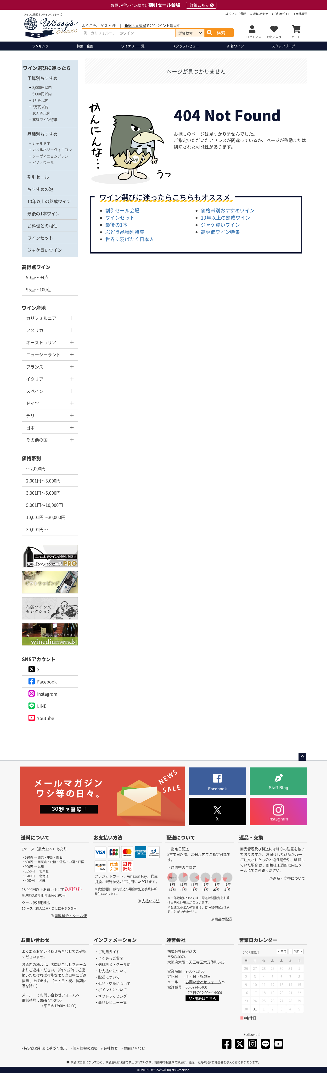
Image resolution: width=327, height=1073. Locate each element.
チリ (30, 415)
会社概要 (301, 14)
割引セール (38, 177)
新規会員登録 (135, 25)
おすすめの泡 (40, 189)
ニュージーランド (43, 354)
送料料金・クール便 (71, 915)
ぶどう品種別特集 (124, 231)
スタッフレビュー (185, 45)
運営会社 (176, 940)
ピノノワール (43, 162)
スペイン (34, 391)
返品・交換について (289, 878)
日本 (30, 427)
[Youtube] (278, 1044)
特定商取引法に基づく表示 (45, 1048)
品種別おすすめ (42, 134)
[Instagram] (252, 1044)
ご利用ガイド (282, 14)
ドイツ (32, 403)
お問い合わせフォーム (68, 964)
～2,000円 (35, 468)
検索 (221, 33)
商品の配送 (223, 918)
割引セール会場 (122, 210)
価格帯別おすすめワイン (227, 210)
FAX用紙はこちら (202, 998)
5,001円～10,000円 (44, 505)
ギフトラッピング (112, 996)
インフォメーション (115, 940)
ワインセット (40, 238)
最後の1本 (116, 224)
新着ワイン (235, 45)
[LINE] (265, 1044)
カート (296, 37)
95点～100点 (38, 289)
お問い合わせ (259, 14)
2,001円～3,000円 (43, 480)
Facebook (47, 681)
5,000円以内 (42, 93)
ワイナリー (133, 45)
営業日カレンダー (258, 940)
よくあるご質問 (236, 14)
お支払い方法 (108, 837)
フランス (34, 367)
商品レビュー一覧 (112, 1002)
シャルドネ (41, 143)
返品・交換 (251, 837)
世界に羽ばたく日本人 (129, 239)
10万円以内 (41, 113)
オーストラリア (41, 342)
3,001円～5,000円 (43, 493)
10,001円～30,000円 (45, 517)
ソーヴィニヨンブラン (50, 156)
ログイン (252, 37)
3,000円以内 (42, 87)
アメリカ (34, 330)
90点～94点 (37, 277)
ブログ (283, 45)
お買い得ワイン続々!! (160, 5)
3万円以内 (40, 106)
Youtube (45, 718)
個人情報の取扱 (85, 1048)
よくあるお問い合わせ (40, 951)
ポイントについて (112, 989)
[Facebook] (226, 1044)
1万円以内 (40, 100)
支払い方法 (151, 900)
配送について (180, 837)
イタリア (34, 379)
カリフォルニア (41, 318)
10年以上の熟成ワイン (49, 201)
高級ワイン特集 (44, 119)
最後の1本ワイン (43, 213)
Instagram (47, 694)
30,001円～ (37, 529)
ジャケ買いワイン (44, 250)
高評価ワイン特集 (220, 231)
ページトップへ (302, 757)
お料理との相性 (42, 225)
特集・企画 (85, 45)
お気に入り (274, 37)
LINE (41, 706)
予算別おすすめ (42, 78)
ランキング (40, 45)
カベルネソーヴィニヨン (52, 149)
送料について (35, 837)
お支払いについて (112, 970)
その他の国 (37, 440)
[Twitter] (239, 1044)
